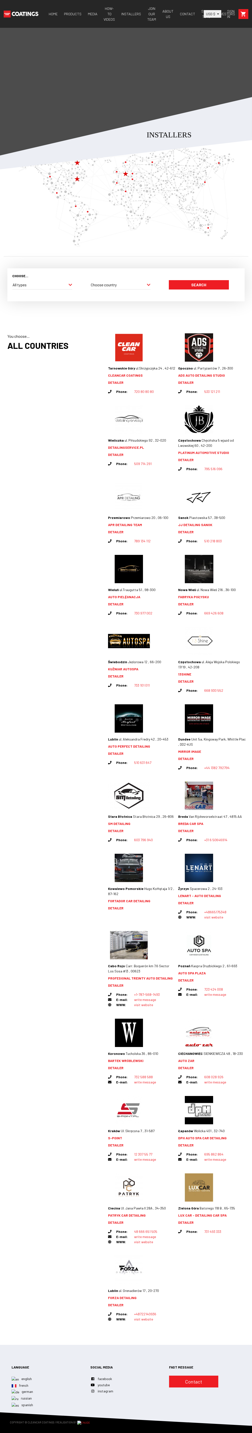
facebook (105, 1379)
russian (26, 1398)
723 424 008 (213, 989)
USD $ (211, 14)
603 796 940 (143, 840)
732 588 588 (143, 1077)
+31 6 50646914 (215, 840)
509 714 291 (143, 464)
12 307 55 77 (143, 1154)
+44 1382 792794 (217, 768)
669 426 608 (213, 613)
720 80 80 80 (144, 391)
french (23, 1385)
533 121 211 (212, 391)
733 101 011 (142, 685)
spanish (27, 1405)
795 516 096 (213, 469)
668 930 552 (213, 690)
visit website (213, 917)
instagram (105, 1391)
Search (198, 284)
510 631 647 (142, 762)
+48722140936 (145, 1314)
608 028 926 (213, 1077)
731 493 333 (212, 1231)
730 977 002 (143, 613)
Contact (193, 1382)
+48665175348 (215, 912)
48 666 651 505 (145, 1231)
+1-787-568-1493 (147, 994)
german (27, 1391)
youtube (104, 1385)
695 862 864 (213, 1154)
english (26, 1379)
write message (145, 1000)
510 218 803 (213, 541)
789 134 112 (142, 541)
